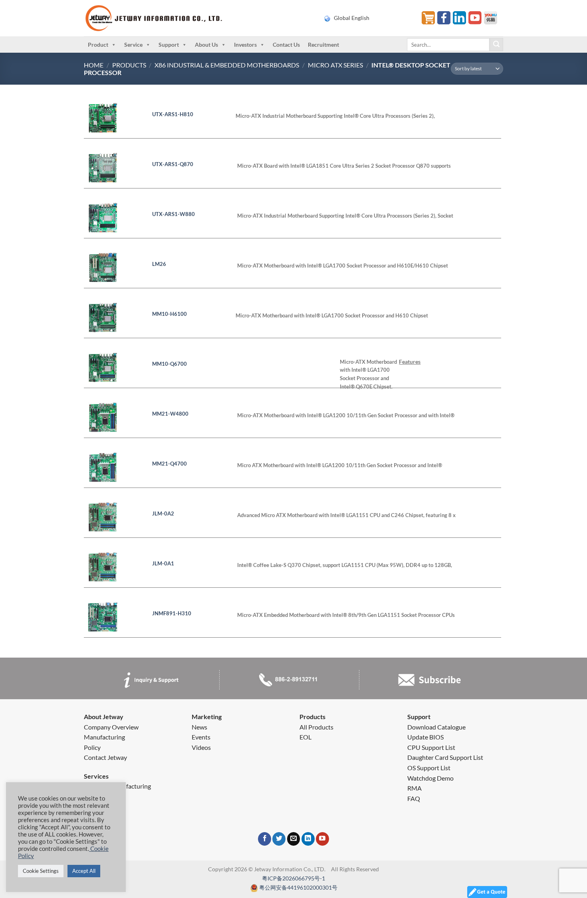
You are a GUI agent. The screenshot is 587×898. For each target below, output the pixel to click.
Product (98, 44)
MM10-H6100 (169, 314)
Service (133, 44)
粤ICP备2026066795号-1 (293, 878)
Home (93, 65)
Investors (245, 44)
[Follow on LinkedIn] (308, 839)
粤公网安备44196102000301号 (298, 887)
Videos (201, 747)
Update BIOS (425, 737)
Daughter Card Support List (445, 757)
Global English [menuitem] (351, 18)
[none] (368, 18)
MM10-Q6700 (169, 364)
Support (169, 44)
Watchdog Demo (430, 778)
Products (129, 65)
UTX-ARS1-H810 (172, 114)
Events (201, 737)
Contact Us (286, 44)
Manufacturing (104, 737)
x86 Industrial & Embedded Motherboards (227, 65)
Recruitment (323, 44)
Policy (92, 747)
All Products (316, 727)
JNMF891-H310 (171, 613)
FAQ (413, 798)
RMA (414, 788)
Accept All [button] (83, 871)
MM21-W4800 (170, 413)
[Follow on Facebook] (264, 839)
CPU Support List (431, 747)
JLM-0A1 (163, 563)
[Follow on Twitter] (279, 839)
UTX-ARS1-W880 (173, 214)
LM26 (159, 264)
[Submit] (496, 45)
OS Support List (428, 767)
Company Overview (111, 727)
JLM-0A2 (163, 513)
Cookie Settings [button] (41, 871)
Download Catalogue (436, 727)
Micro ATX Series (335, 65)
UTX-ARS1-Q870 (172, 164)
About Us (206, 44)
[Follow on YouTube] (322, 839)
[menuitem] (368, 18)
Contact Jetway (105, 757)
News (199, 727)
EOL (305, 737)
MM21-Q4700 (169, 463)
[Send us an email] (293, 839)
